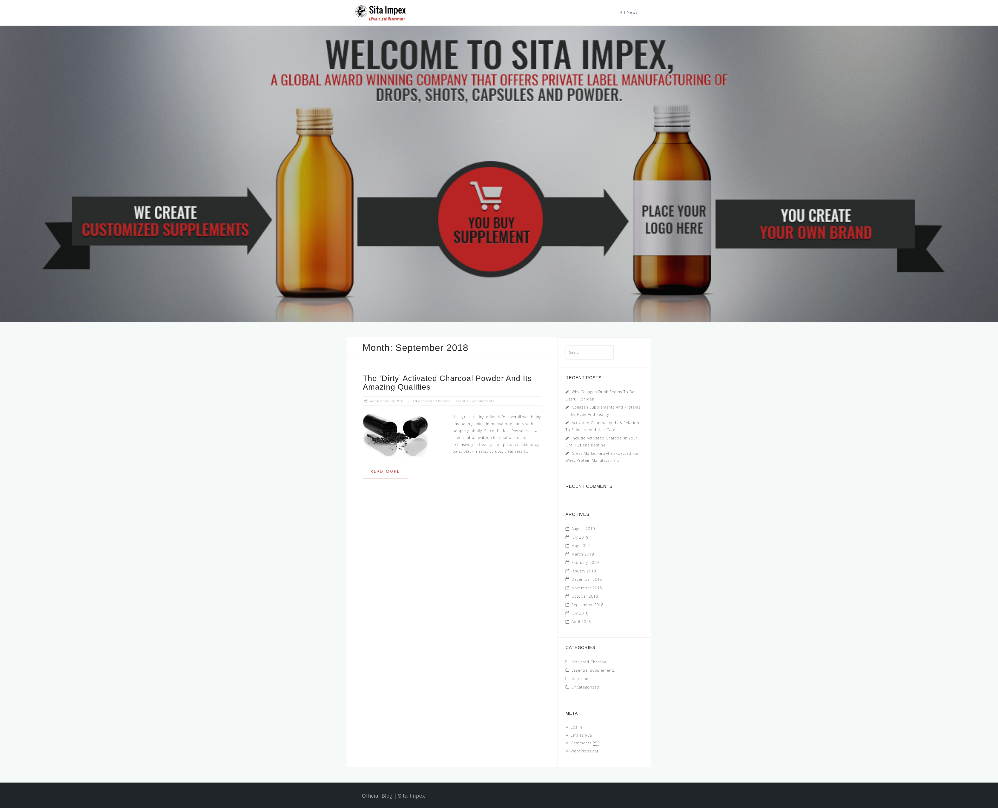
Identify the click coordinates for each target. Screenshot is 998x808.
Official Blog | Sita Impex (393, 796)
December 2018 (587, 579)
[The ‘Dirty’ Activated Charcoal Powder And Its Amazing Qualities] (395, 434)
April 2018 (581, 621)
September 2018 (587, 604)
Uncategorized (585, 687)
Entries (581, 735)
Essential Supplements (474, 401)
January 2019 (584, 571)
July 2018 (580, 613)
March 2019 (583, 554)
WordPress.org (585, 751)
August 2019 (583, 528)
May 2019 (581, 545)
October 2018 (585, 596)
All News (629, 12)
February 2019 (585, 562)
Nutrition (580, 678)
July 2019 (580, 537)
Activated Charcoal (435, 401)
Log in (576, 727)
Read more (385, 471)
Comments (585, 742)
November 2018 (587, 587)
